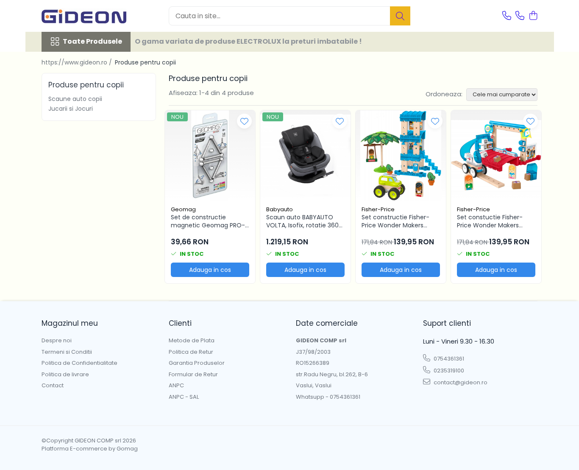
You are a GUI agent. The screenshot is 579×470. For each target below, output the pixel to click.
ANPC (176, 385)
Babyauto (279, 209)
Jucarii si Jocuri (70, 108)
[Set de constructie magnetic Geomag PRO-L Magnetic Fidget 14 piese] (210, 155)
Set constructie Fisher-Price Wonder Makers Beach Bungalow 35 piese (399, 221)
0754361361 (448, 359)
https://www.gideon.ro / (78, 62)
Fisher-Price (378, 209)
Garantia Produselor (197, 363)
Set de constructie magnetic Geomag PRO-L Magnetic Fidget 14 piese (209, 221)
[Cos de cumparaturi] (533, 16)
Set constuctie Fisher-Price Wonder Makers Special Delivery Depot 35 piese (494, 221)
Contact (53, 385)
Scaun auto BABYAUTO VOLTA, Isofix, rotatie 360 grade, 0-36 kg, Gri (302, 221)
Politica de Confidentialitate (79, 363)
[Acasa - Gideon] (84, 15)
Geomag (183, 209)
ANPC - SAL (184, 397)
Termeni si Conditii (67, 352)
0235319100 (448, 370)
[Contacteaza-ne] (506, 16)
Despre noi (57, 340)
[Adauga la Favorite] (244, 121)
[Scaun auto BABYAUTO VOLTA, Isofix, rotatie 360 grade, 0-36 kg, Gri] (305, 155)
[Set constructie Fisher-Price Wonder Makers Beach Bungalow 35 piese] (401, 155)
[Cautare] (400, 15)
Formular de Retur (193, 374)
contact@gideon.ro (459, 382)
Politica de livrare (65, 374)
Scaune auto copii (75, 99)
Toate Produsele (92, 41)
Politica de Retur (191, 352)
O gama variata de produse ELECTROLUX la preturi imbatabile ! (248, 41)
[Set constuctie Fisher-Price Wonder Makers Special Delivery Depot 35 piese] (496, 155)
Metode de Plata (191, 340)
